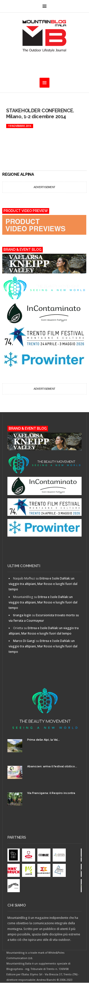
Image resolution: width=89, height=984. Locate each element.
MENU (44, 6)
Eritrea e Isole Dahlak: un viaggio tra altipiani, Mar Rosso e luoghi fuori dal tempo (43, 584)
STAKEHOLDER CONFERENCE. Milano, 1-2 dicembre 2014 (40, 113)
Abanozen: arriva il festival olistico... (52, 766)
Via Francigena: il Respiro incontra (51, 793)
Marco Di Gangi (24, 641)
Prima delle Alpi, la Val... (43, 739)
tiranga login (22, 615)
